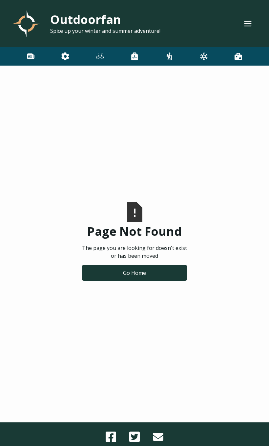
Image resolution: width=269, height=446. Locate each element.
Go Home (134, 272)
